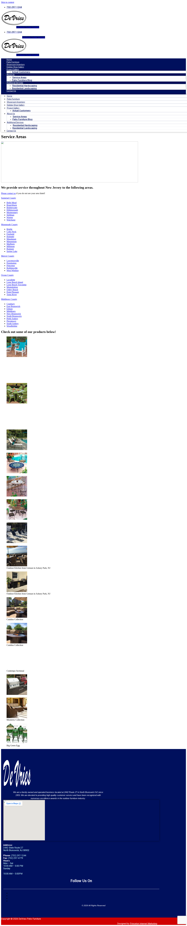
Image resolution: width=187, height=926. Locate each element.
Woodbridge (12, 326)
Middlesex (11, 311)
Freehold (10, 234)
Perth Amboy (12, 318)
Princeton (11, 265)
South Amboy (13, 323)
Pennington (11, 263)
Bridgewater (12, 207)
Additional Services (15, 83)
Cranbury (11, 304)
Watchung (11, 220)
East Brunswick (13, 306)
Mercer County (7, 256)
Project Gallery (13, 69)
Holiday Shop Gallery (15, 67)
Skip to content (7, 2)
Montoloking (12, 287)
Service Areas (19, 77)
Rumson (10, 249)
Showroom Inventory (16, 64)
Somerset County (8, 198)
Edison (10, 309)
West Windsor (13, 270)
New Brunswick (14, 314)
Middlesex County (9, 299)
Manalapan (11, 239)
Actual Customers (21, 72)
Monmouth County (9, 224)
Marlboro (11, 244)
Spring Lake (12, 251)
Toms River (12, 294)
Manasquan (12, 241)
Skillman (10, 215)
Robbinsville (12, 268)
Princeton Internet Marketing (143, 923)
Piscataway (11, 321)
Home (9, 60)
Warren (10, 217)
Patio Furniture (13, 62)
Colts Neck (11, 231)
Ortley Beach (12, 289)
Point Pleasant (13, 292)
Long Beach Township (16, 285)
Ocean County (7, 275)
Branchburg (12, 205)
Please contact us (8, 193)
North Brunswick (14, 316)
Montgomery (12, 212)
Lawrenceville (13, 260)
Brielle (9, 229)
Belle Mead (12, 202)
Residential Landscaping (24, 88)
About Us (11, 74)
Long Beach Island (15, 282)
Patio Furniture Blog (22, 80)
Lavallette (11, 280)
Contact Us (11, 91)
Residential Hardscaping (24, 85)
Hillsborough (12, 210)
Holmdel (10, 236)
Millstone (11, 246)
